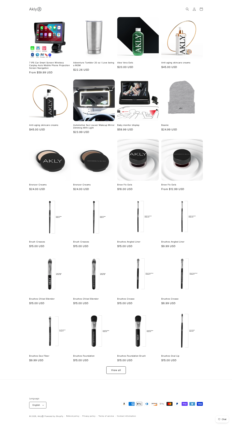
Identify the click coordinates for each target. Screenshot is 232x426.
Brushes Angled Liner (128, 241)
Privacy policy (88, 416)
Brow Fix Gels (124, 184)
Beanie (165, 125)
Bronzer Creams (38, 184)
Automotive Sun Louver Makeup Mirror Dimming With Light (94, 126)
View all (116, 370)
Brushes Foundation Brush (131, 356)
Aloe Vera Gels (125, 62)
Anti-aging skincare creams (175, 62)
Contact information (126, 416)
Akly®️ (41, 416)
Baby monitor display (128, 125)
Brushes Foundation (84, 356)
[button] (187, 9)
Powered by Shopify (54, 416)
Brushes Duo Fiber (39, 356)
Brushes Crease (125, 298)
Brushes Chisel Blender (42, 298)
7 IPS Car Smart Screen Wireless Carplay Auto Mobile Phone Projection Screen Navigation (49, 65)
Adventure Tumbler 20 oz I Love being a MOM (93, 64)
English (36, 405)
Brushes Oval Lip (170, 356)
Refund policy (72, 416)
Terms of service (106, 416)
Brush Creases (37, 241)
